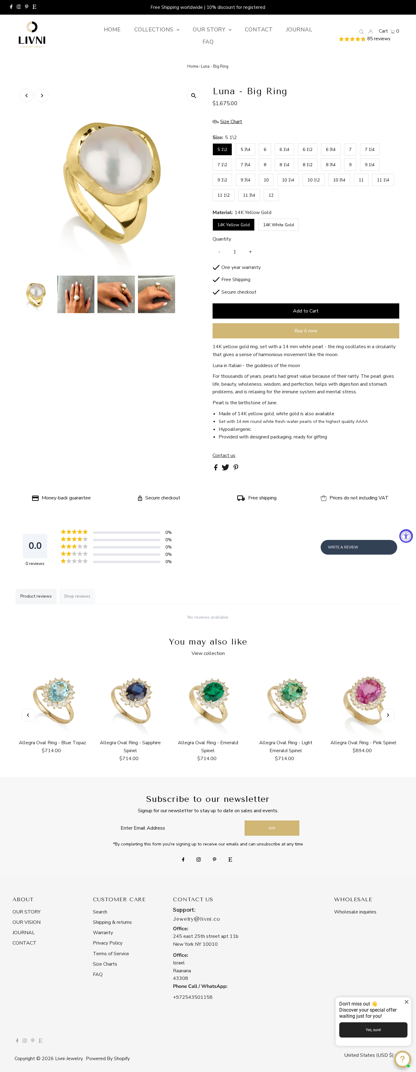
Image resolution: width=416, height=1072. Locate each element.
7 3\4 (245, 165)
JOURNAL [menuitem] (299, 29)
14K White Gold (278, 225)
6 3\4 (331, 149)
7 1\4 (370, 149)
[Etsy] (34, 7)
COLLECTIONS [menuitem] (154, 29)
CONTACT (24, 943)
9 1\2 (222, 180)
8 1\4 (284, 165)
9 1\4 (370, 165)
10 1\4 (288, 180)
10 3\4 (339, 180)
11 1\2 (223, 195)
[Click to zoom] (193, 95)
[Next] (41, 95)
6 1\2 (307, 149)
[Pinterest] (26, 7)
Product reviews (36, 596)
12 (271, 195)
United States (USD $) (369, 1055)
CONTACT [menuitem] (259, 29)
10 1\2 (314, 180)
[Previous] (26, 95)
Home (192, 66)
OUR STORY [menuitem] (210, 29)
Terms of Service (111, 953)
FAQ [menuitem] (208, 41)
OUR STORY (26, 912)
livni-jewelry (69, 1058)
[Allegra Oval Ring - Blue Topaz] (52, 701)
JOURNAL (23, 932)
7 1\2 (222, 165)
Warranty (103, 932)
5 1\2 (222, 149)
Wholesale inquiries (355, 912)
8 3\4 (331, 165)
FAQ (98, 974)
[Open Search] (361, 31)
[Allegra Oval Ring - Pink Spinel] (363, 701)
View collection (208, 653)
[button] (369, 39)
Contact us (224, 455)
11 (361, 180)
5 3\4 (245, 149)
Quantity (222, 239)
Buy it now (305, 330)
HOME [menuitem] (112, 29)
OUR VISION (26, 922)
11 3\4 (249, 195)
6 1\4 (284, 149)
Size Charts (105, 964)
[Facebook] (11, 7)
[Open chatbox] (402, 1059)
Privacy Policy (107, 943)
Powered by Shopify (108, 1058)
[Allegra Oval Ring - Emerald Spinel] (208, 701)
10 (266, 180)
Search (100, 912)
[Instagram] (19, 7)
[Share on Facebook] (216, 469)
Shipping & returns (112, 922)
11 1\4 (383, 180)
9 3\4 (245, 180)
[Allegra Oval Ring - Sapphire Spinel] (130, 701)
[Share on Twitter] (226, 469)
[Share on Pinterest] (236, 469)
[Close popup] (405, 1002)
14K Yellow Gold (233, 225)
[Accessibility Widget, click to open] (406, 536)
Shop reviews (77, 596)
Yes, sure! (373, 1030)
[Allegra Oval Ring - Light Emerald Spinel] (286, 701)
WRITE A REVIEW (343, 547)
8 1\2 (307, 165)
